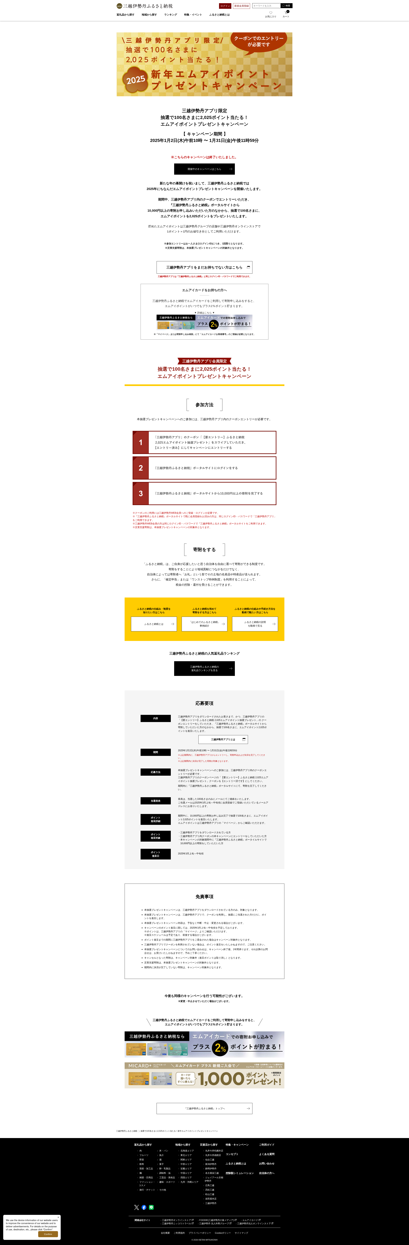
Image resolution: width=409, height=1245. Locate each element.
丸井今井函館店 (213, 1155)
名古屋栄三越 (212, 1173)
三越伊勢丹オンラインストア (176, 1220)
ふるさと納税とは (219, 14)
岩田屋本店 (210, 1198)
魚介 (161, 1155)
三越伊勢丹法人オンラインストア (254, 1223)
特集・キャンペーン (237, 1144)
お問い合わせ (266, 1163)
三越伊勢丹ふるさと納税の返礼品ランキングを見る (204, 668)
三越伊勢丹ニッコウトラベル (176, 1223)
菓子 (161, 1164)
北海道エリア (187, 1150)
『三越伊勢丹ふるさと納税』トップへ (204, 1108)
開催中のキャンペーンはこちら (204, 169)
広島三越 (209, 1185)
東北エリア (186, 1155)
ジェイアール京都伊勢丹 (214, 1179)
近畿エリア (186, 1168)
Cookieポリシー (223, 1233)
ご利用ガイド (266, 1144)
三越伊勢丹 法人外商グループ (214, 1223)
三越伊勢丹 (210, 1203)
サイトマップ (241, 1233)
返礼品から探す (126, 14)
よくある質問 (266, 1154)
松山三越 (209, 1194)
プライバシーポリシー (200, 1233)
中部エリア (186, 1164)
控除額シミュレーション (240, 1173)
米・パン (163, 1150)
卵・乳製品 (164, 1168)
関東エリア (186, 1159)
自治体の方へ (266, 1173)
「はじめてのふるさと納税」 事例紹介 (204, 624)
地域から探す (149, 14)
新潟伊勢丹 (210, 1164)
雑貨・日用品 (146, 1177)
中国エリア (186, 1173)
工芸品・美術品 (167, 1177)
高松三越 (209, 1189)
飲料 (141, 1164)
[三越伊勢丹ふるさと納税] (145, 6)
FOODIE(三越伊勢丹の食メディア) (216, 1220)
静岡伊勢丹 (210, 1168)
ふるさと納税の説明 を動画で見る (255, 624)
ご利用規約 (179, 1233)
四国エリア (186, 1177)
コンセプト (232, 1154)
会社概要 (165, 1233)
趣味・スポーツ (167, 1182)
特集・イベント (193, 14)
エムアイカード (250, 1220)
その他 (162, 1189)
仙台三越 (209, 1159)
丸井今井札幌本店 (214, 1150)
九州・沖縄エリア (189, 1182)
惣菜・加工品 (146, 1168)
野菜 (141, 1159)
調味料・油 (164, 1173)
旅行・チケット (147, 1189)
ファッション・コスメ (147, 1184)
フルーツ (143, 1155)
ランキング (170, 14)
